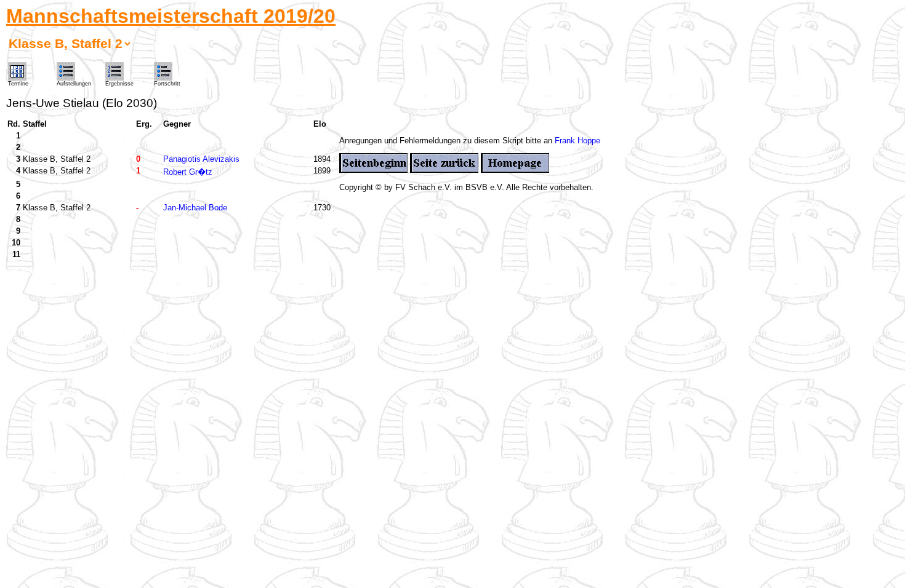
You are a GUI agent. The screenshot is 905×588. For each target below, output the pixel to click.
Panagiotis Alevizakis (201, 159)
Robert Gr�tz (187, 172)
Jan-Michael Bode (195, 207)
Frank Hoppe (577, 140)
